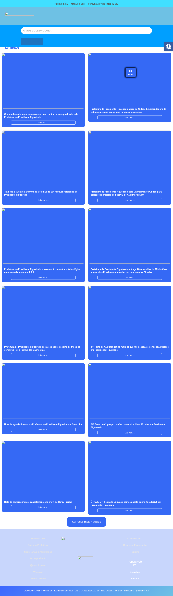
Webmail (38, 572)
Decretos (135, 572)
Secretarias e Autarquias (38, 551)
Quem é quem (38, 565)
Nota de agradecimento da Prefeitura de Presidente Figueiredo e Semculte (43, 424)
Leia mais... (43, 122)
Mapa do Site (78, 4)
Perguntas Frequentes (98, 4)
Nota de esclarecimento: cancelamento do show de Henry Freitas (38, 502)
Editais (135, 578)
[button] (111, 18)
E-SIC (115, 4)
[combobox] (86, 30)
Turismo (135, 551)
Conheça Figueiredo (135, 545)
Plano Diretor (38, 578)
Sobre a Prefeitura (38, 545)
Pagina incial (61, 4)
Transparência (38, 558)
